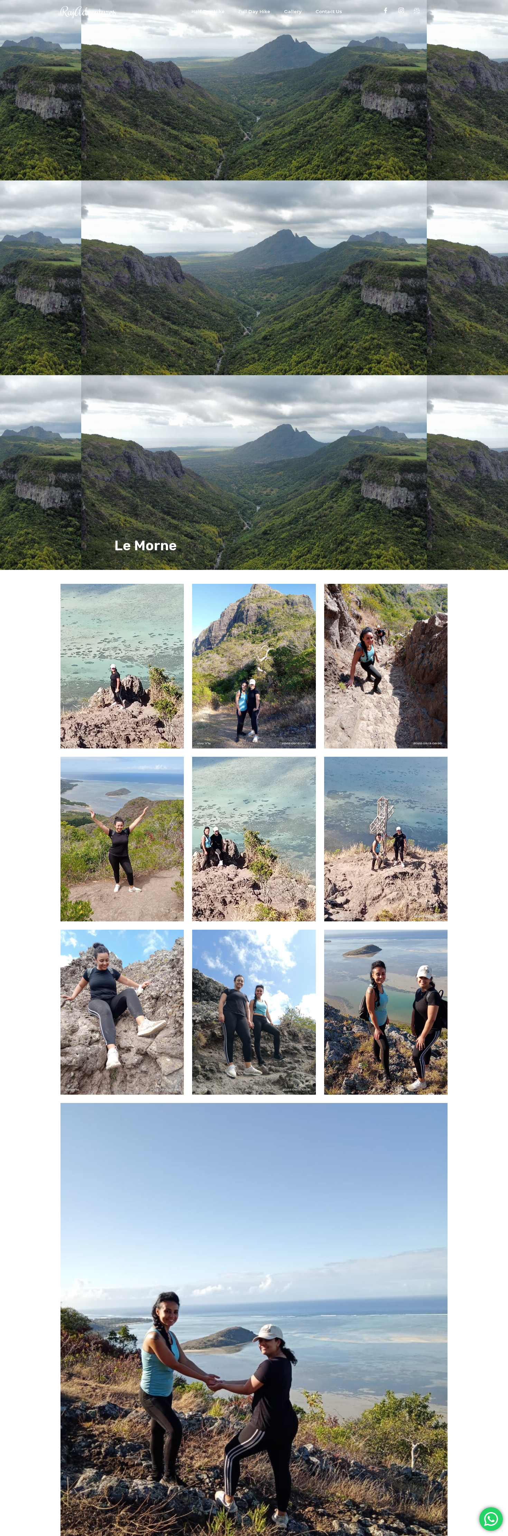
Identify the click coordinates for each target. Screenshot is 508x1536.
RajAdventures (88, 11)
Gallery (293, 11)
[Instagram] (401, 10)
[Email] (417, 10)
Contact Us (329, 11)
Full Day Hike (254, 11)
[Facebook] (385, 10)
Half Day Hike (208, 11)
